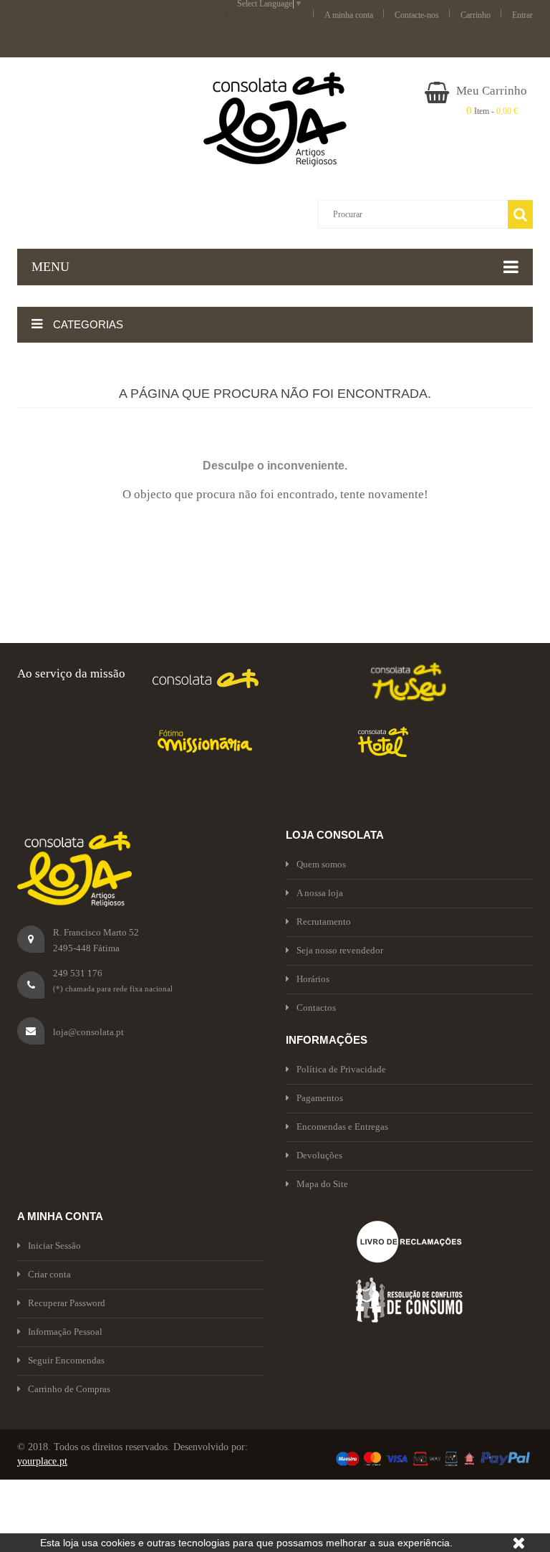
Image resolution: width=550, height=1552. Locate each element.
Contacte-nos (417, 15)
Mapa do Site (322, 1184)
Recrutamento (323, 921)
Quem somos (321, 864)
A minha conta (348, 15)
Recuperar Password (66, 1303)
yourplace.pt (42, 1461)
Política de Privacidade (341, 1069)
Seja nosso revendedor (339, 950)
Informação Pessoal (65, 1331)
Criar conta (49, 1274)
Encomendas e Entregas (342, 1126)
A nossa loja (319, 892)
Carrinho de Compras (69, 1389)
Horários (312, 978)
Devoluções (319, 1155)
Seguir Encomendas (66, 1360)
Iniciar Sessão (54, 1245)
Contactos (316, 1007)
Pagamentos (319, 1097)
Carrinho (475, 15)
